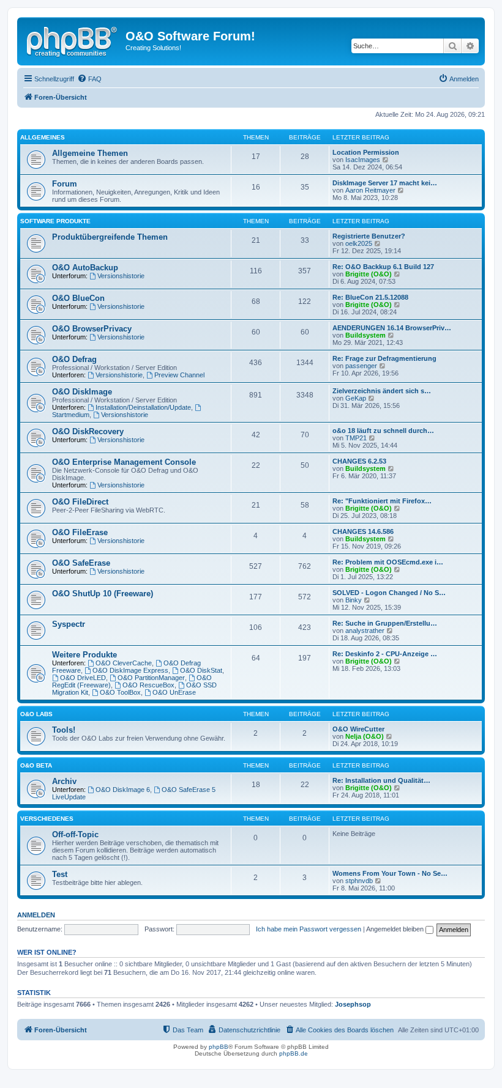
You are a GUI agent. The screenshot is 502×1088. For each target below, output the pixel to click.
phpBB (218, 1046)
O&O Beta (36, 765)
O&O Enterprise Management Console (124, 462)
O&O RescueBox (148, 685)
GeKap (355, 398)
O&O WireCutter (358, 729)
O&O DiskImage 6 (123, 789)
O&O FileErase (80, 532)
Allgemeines (42, 137)
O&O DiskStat (201, 670)
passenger (361, 365)
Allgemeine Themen (90, 153)
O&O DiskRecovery (88, 431)
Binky (353, 600)
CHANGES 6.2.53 (359, 461)
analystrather (364, 630)
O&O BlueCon (78, 298)
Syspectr (68, 624)
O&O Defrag (74, 359)
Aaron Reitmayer (370, 190)
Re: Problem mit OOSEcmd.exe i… (387, 562)
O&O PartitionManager (151, 677)
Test (59, 874)
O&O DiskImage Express (130, 670)
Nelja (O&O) (364, 736)
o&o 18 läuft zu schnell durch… (383, 430)
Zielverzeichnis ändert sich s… (381, 390)
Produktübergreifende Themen (110, 237)
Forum (64, 183)
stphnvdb (359, 880)
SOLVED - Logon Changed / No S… (389, 592)
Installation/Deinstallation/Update (143, 407)
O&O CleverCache (124, 663)
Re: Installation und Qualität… (381, 780)
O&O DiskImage (82, 391)
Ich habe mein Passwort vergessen (308, 929)
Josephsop (353, 1004)
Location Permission (365, 152)
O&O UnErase (174, 692)
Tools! (63, 730)
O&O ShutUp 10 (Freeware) (102, 593)
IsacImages (362, 159)
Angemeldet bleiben (395, 929)
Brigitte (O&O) (368, 274)
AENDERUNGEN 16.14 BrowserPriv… (391, 327)
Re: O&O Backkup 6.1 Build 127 (383, 266)
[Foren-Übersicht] (73, 39)
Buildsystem (365, 335)
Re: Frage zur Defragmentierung (384, 358)
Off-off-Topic (75, 834)
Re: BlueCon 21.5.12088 (370, 297)
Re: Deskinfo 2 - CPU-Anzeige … (384, 653)
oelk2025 (358, 243)
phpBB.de (293, 1053)
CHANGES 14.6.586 (363, 531)
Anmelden (36, 915)
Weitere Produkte (84, 654)
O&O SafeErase (81, 563)
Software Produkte (55, 221)
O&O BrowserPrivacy (92, 328)
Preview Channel (179, 375)
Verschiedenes (46, 818)
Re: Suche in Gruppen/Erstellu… (384, 623)
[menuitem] (89, 79)
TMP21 (356, 438)
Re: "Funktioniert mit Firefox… (382, 501)
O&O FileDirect (80, 501)
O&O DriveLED (83, 677)
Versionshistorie (120, 275)
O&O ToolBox (120, 692)
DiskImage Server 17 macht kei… (384, 183)
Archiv (64, 781)
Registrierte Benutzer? (368, 236)
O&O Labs (36, 714)
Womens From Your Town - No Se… (390, 873)
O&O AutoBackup (85, 267)
